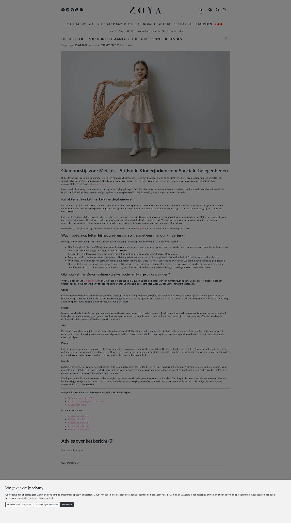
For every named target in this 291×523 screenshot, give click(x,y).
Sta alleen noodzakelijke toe (19, 504)
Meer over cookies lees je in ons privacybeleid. (29, 498)
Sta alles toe (67, 504)
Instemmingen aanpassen (47, 504)
